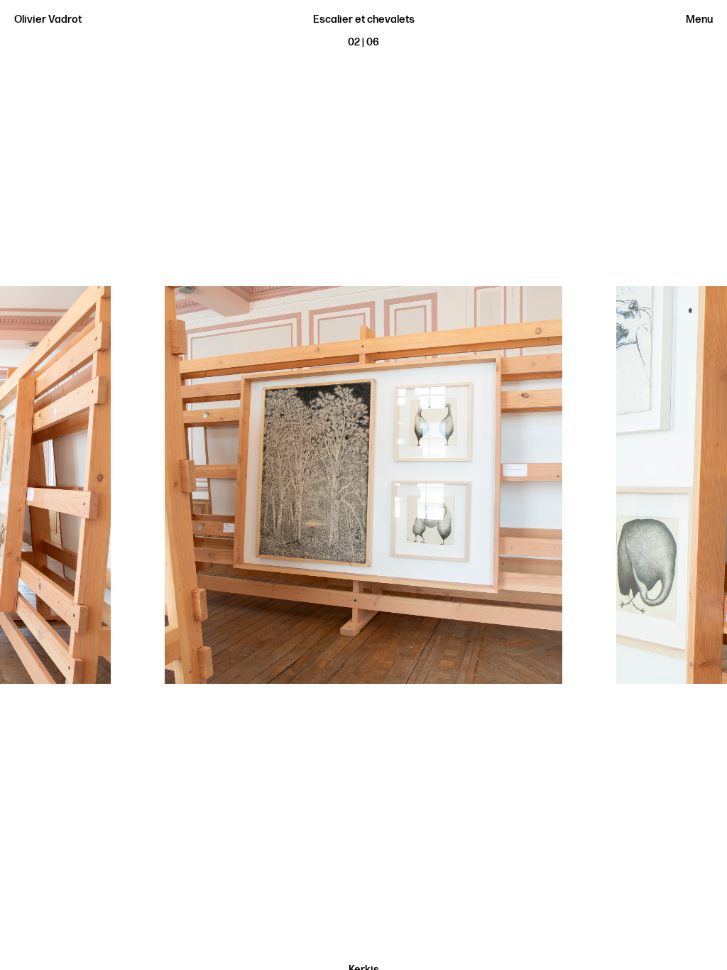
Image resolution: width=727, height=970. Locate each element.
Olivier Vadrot (48, 19)
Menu (699, 19)
